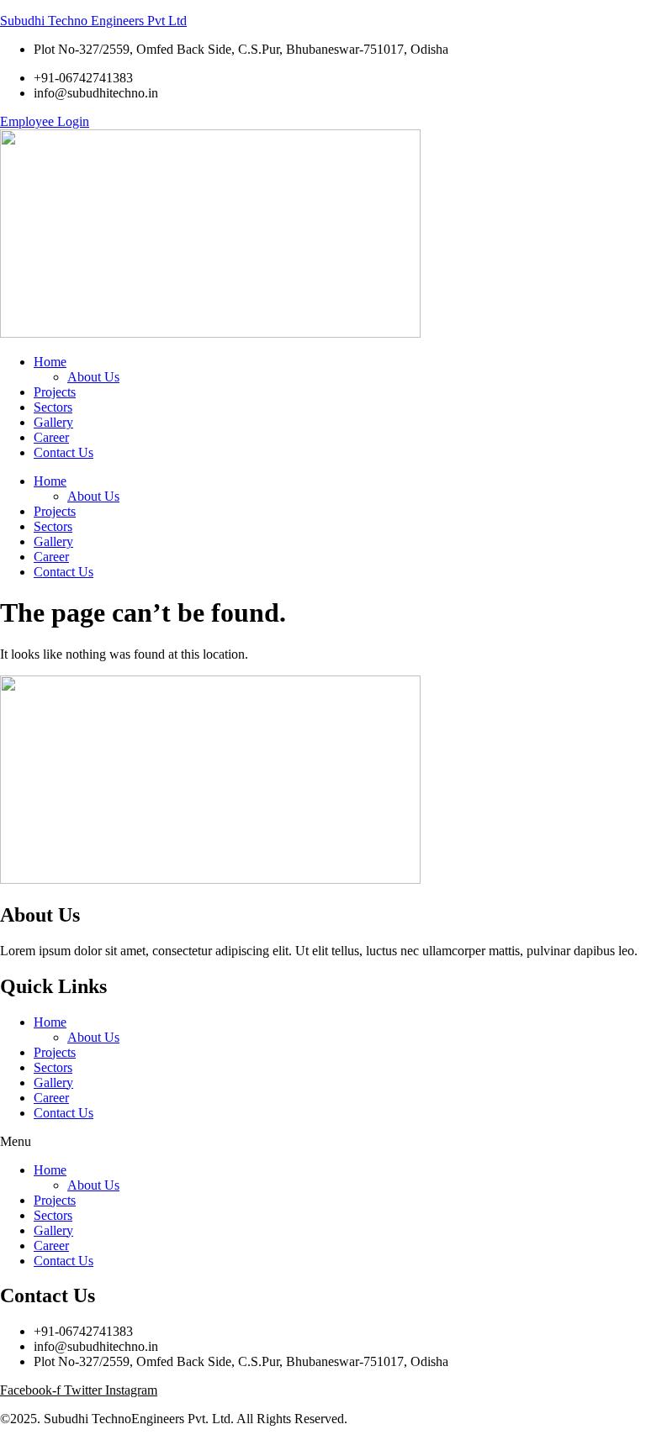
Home (50, 481)
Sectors (53, 526)
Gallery (53, 541)
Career (51, 556)
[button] (323, 1141)
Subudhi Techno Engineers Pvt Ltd (93, 20)
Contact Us (63, 572)
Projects (55, 511)
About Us (93, 496)
